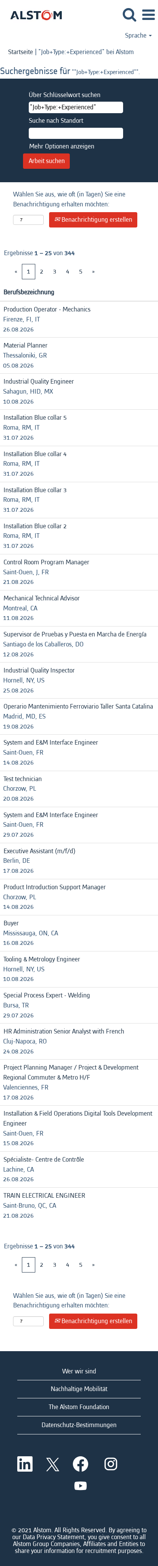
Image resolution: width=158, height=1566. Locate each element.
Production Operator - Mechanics (47, 309)
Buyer (11, 923)
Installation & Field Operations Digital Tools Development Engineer (77, 1118)
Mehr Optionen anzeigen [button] (61, 146)
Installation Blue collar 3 (35, 490)
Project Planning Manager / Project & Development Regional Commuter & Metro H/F (70, 1072)
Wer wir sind (79, 1371)
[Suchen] (129, 15)
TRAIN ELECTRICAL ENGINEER (44, 1195)
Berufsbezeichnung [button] (28, 292)
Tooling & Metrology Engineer (41, 959)
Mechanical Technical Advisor (41, 598)
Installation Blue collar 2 (35, 526)
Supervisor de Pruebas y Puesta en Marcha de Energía (74, 634)
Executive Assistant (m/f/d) (39, 851)
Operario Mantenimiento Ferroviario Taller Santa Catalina (78, 706)
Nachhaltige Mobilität (79, 1389)
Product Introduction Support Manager (54, 887)
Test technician (22, 779)
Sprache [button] (136, 36)
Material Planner (25, 345)
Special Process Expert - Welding (46, 995)
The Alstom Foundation (79, 1407)
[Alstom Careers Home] (33, 14)
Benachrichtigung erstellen (96, 219)
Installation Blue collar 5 (35, 417)
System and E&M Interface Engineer (50, 742)
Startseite (20, 52)
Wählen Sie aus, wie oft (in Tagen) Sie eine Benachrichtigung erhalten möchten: (69, 199)
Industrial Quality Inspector (39, 670)
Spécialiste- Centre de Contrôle (43, 1159)
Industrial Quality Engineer (38, 381)
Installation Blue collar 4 (35, 454)
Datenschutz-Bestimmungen (79, 1425)
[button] (148, 15)
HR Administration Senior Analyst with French (63, 1031)
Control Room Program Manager (46, 562)
